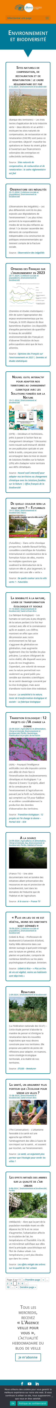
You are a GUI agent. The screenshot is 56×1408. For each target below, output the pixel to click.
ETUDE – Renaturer (27, 1068)
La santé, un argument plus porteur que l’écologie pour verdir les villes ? (28, 1088)
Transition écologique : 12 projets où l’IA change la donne (28, 721)
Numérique (32, 733)
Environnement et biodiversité (33, 86)
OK (13, 1403)
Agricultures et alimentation (33, 728)
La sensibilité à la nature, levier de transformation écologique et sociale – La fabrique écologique (28, 698)
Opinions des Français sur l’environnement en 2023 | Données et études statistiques (28, 357)
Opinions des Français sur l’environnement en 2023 (28, 270)
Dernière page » (28, 1287)
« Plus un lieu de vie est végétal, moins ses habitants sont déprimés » (28, 921)
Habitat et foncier (35, 845)
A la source (28, 837)
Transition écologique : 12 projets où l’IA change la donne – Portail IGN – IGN (26, 818)
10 (8, 1287)
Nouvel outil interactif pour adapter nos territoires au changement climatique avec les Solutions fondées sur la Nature (28, 387)
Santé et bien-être (28, 611)
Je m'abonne (28, 1357)
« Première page (31, 1279)
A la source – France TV (29, 901)
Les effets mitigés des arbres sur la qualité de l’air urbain (28, 1181)
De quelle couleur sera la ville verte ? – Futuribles (28, 505)
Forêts (23, 733)
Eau (26, 843)
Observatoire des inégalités (28, 189)
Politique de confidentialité (32, 1403)
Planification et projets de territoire (24, 735)
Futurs (23, 512)
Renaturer (28, 991)
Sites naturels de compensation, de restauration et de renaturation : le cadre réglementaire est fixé (28, 75)
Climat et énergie (16, 731)
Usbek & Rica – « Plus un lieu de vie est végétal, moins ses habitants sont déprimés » (28, 972)
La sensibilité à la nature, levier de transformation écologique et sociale (28, 601)
